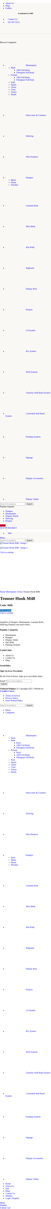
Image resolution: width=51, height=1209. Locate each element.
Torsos (14, 92)
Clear (13, 89)
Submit (4, 684)
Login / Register (12, 1198)
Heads (13, 94)
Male (13, 68)
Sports (13, 85)
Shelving (9, 518)
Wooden (14, 185)
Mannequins (10, 513)
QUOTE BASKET (8, 528)
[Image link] (18, 620)
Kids (13, 82)
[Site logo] (14, 32)
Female (14, 75)
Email (3, 681)
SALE (3, 525)
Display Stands (11, 516)
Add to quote (5, 610)
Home (3, 592)
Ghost (13, 87)
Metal (13, 180)
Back (13, 738)
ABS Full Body (23, 70)
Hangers (9, 511)
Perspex (8, 521)
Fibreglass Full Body (25, 72)
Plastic (13, 182)
